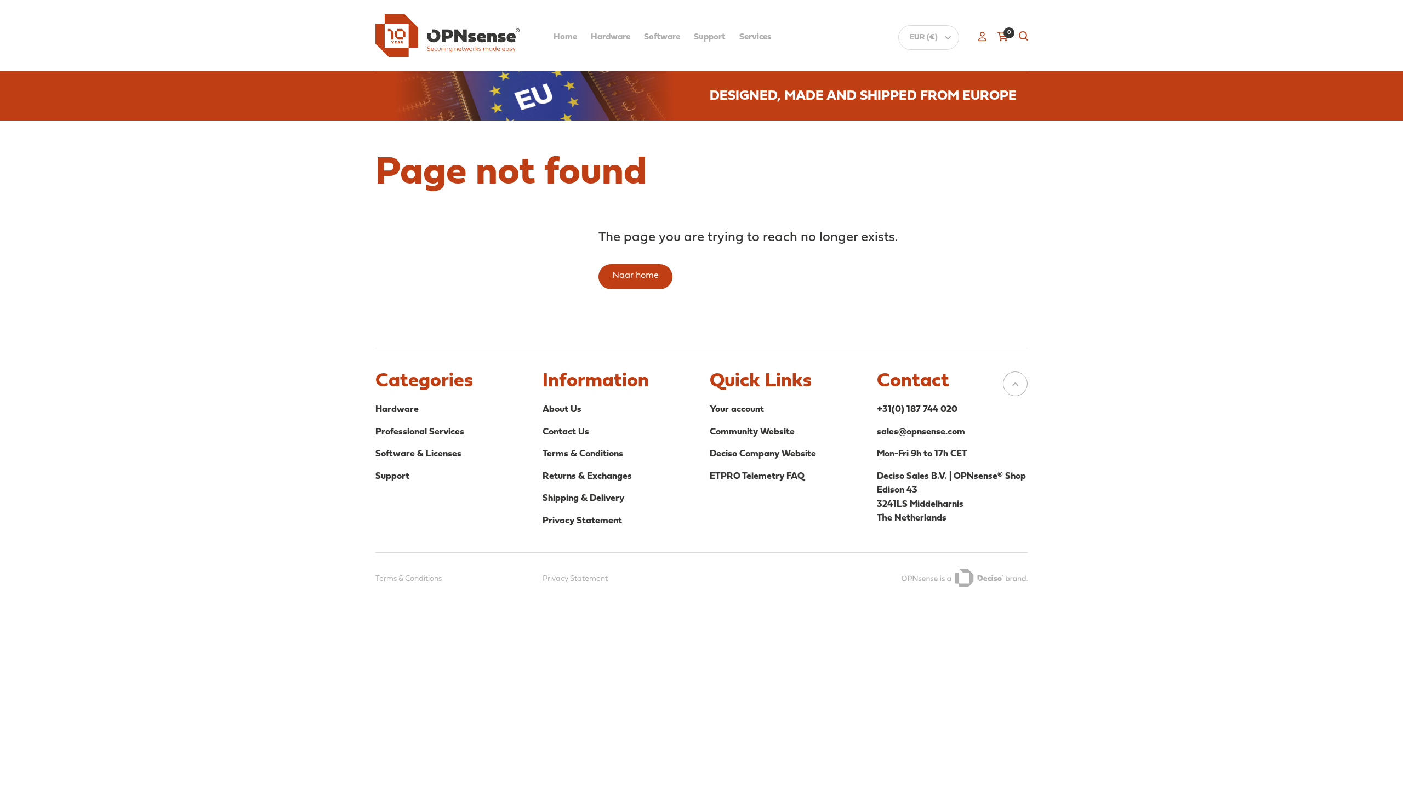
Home (565, 37)
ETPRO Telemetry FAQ (757, 476)
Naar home (635, 275)
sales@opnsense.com (921, 432)
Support (710, 37)
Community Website (752, 432)
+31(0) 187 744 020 (917, 409)
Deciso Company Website (763, 454)
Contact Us (566, 432)
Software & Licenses (418, 454)
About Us (562, 409)
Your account (737, 409)
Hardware (610, 37)
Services (755, 37)
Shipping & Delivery (583, 498)
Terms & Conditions (583, 454)
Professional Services (419, 432)
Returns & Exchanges (587, 476)
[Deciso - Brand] (965, 578)
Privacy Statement (582, 520)
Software (662, 37)
